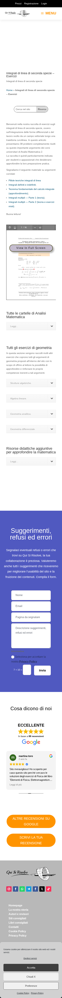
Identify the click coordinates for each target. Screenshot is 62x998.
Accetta (31, 967)
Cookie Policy (23, 993)
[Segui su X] (42, 889)
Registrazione (31, 3)
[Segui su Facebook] (15, 889)
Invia (42, 670)
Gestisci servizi (30, 958)
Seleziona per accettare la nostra (28, 659)
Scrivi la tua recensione (31, 840)
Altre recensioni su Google (31, 821)
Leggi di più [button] (16, 784)
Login (44, 3)
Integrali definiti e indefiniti (22, 184)
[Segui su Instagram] (9, 889)
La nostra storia (18, 909)
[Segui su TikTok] (48, 889)
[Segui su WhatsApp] (22, 889)
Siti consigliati (17, 918)
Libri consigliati (18, 922)
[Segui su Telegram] (28, 889)
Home (9, 90)
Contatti (14, 927)
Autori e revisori (19, 914)
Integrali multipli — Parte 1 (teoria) (26, 197)
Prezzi (18, 3)
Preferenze (31, 985)
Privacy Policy (37, 993)
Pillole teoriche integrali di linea (25, 180)
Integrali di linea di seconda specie (24, 81)
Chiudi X (31, 976)
